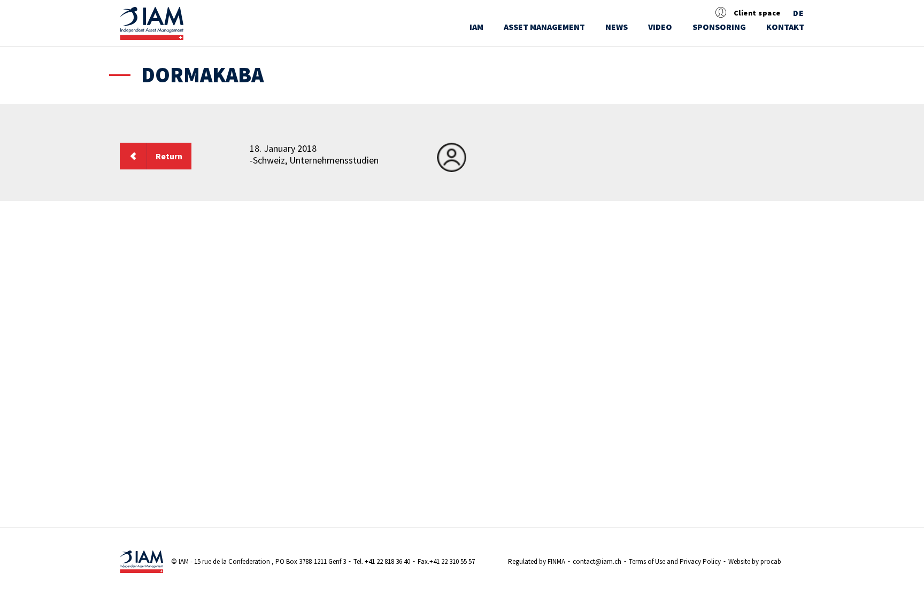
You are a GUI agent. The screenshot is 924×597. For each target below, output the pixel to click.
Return (169, 156)
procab (770, 561)
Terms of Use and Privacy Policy (675, 561)
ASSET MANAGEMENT (544, 26)
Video (660, 26)
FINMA (556, 561)
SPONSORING (719, 26)
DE (798, 13)
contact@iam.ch (597, 561)
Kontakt (785, 26)
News (616, 26)
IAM (476, 26)
